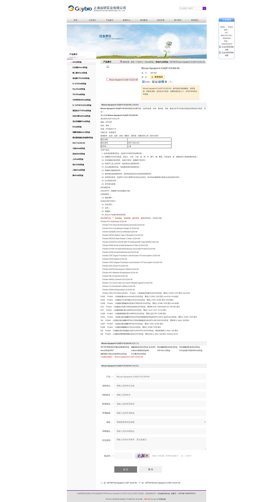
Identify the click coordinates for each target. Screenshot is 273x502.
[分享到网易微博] (165, 81)
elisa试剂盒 (77, 62)
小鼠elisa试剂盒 (79, 170)
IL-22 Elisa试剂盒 (79, 83)
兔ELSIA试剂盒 (78, 164)
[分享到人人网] (162, 81)
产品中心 (139, 62)
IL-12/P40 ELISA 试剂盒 (82, 105)
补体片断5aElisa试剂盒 (81, 116)
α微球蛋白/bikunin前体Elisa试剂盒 (114, 354)
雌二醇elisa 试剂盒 (80, 73)
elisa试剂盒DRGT (107, 350)
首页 (75, 20)
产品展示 (109, 20)
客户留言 (178, 20)
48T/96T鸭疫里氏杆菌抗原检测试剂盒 (115, 347)
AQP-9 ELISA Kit (137, 357)
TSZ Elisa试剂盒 (79, 94)
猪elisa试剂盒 (78, 175)
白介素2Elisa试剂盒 (138, 354)
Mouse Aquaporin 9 (122, 357)
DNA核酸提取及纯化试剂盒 (189, 347)
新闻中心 (126, 20)
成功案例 (143, 20)
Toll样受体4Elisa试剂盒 (82, 100)
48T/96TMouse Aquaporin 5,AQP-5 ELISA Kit (162, 483)
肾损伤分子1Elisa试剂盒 (82, 110)
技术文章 (161, 20)
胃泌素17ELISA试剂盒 (81, 78)
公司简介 (92, 20)
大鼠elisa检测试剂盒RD (140, 350)
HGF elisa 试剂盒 (163, 350)
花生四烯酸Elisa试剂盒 (81, 121)
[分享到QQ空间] (153, 81)
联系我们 (195, 20)
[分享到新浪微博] (156, 81)
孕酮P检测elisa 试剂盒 (81, 132)
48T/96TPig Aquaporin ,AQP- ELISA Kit (122, 483)
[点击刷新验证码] (142, 455)
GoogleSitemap (164, 493)
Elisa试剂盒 (77, 127)
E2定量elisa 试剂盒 (80, 67)
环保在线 (162, 499)
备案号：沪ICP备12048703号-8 (183, 493)
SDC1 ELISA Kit (79, 143)
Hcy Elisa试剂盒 (79, 89)
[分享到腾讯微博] (159, 81)
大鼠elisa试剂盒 (79, 148)
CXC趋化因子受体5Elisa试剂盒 (190, 350)
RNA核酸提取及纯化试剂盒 (167, 347)
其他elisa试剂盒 (79, 154)
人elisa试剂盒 (78, 159)
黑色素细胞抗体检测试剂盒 (83, 137)
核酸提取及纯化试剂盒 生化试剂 (143, 347)
